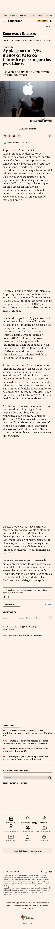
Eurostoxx (14, 783)
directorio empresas (44, 831)
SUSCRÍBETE (42, 21)
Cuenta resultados (10, 618)
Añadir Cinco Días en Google (17, 142)
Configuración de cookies (40, 902)
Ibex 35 (6, 15)
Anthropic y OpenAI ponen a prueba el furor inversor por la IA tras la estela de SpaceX (26, 757)
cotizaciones (11, 840)
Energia (31, 40)
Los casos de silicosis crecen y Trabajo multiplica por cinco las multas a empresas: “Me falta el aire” (27, 733)
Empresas (30, 618)
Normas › (48, 605)
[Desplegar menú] (4, 21)
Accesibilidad (26, 905)
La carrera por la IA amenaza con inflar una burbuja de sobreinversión (25, 749)
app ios (27, 840)
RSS (38, 905)
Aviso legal (15, 902)
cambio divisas (28, 831)
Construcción (41, 40)
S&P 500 (23, 15)
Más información (8, 629)
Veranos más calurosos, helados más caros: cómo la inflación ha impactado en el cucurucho (25, 742)
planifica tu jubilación (11, 831)
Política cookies (25, 902)
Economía (40, 618)
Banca (5, 40)
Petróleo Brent (43, 15)
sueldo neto (44, 822)
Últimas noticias (11, 726)
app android (44, 840)
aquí (40, 635)
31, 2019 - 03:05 (27, 129)
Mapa (34, 905)
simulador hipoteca (28, 822)
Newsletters (44, 905)
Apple (21, 618)
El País (49, 26)
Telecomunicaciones (18, 40)
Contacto (8, 902)
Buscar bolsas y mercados (15, 770)
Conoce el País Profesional (27, 850)
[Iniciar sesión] (50, 21)
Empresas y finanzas (19, 33)
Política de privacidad (13, 905)
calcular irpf (11, 822)
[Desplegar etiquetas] (50, 617)
